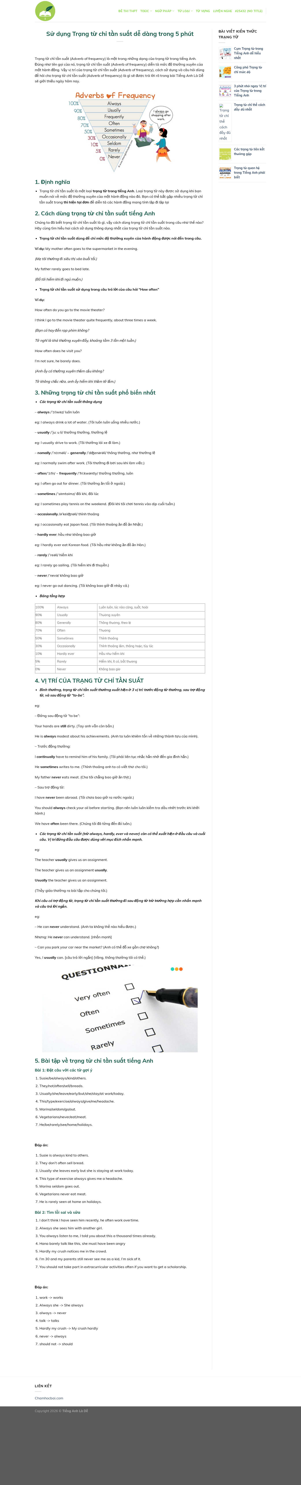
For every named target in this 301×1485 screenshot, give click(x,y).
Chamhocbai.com (49, 1398)
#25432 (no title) (249, 11)
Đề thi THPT (128, 11)
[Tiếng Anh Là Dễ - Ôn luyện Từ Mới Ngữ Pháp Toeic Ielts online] (45, 11)
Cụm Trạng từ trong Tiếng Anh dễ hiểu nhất (248, 53)
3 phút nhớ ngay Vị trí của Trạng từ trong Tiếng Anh (250, 90)
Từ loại (184, 11)
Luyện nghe (222, 11)
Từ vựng (203, 11)
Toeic (144, 11)
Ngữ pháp (163, 11)
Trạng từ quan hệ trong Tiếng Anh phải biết (249, 172)
